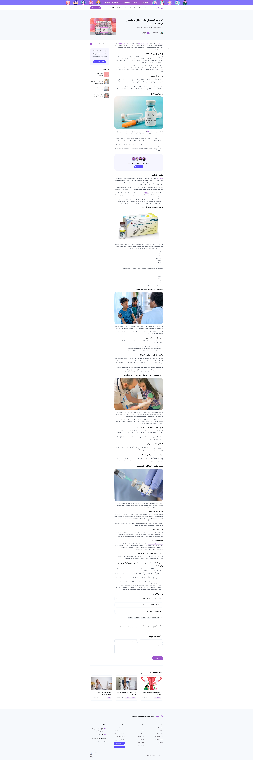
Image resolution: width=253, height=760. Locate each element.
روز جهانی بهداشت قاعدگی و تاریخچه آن (97, 74)
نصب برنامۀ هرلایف (94, 7)
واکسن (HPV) (122, 43)
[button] (168, 49)
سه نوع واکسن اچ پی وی (152, 131)
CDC (149, 617)
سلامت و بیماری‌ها (154, 14)
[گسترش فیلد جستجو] (113, 7)
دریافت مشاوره (139, 166)
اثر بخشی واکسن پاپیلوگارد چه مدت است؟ (152, 605)
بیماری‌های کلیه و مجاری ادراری (130, 697)
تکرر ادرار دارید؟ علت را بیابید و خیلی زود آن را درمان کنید (126, 693)
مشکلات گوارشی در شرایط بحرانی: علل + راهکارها (97, 96)
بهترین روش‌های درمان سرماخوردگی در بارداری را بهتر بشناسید (103, 693)
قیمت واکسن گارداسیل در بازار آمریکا (155, 544)
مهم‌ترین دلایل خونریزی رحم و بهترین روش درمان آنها (152, 693)
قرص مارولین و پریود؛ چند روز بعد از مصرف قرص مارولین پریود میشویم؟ (150, 627)
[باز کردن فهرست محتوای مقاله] (91, 44)
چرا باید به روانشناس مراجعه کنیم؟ (97, 88)
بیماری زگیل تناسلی (159, 43)
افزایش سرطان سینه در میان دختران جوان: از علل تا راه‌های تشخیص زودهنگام (97, 81)
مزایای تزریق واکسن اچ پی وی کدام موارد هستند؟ (151, 599)
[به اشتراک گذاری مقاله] (168, 53)
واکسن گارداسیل (159, 178)
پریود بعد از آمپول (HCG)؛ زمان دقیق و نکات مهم (127, 627)
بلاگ (159, 14)
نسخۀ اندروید (118, 743)
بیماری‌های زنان (157, 697)
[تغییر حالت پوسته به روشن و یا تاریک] (110, 7)
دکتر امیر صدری (156, 34)
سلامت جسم (148, 14)
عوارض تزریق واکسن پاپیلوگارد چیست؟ (153, 611)
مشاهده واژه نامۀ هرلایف (100, 61)
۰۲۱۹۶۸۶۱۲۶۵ (101, 735)
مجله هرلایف (143, 34)
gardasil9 (143, 617)
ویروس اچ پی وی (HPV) (143, 43)
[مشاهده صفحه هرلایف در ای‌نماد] (95, 755)
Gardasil (147, 193)
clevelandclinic (155, 617)
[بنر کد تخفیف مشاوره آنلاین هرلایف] (126, 4)
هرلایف (162, 14)
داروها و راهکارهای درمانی (141, 14)
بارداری (109, 697)
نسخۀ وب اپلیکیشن (118, 747)
